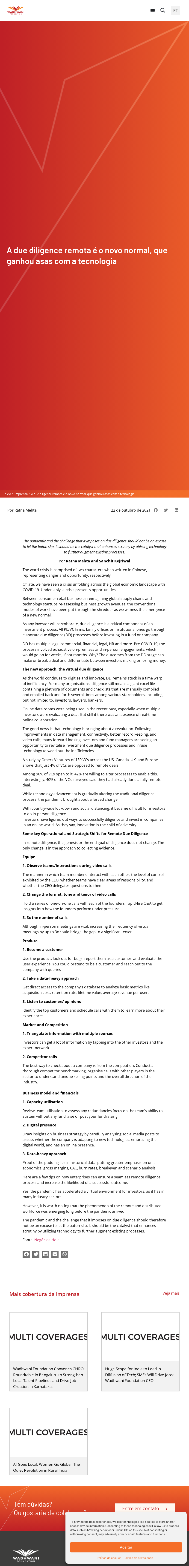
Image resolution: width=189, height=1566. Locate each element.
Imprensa (21, 494)
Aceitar (126, 1547)
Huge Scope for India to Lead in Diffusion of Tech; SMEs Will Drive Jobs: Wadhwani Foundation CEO (139, 1374)
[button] (162, 10)
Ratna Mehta (26, 510)
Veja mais (171, 1293)
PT (175, 10)
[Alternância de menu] (152, 10)
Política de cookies (109, 1558)
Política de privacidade (138, 1558)
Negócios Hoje (46, 1239)
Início (7, 494)
